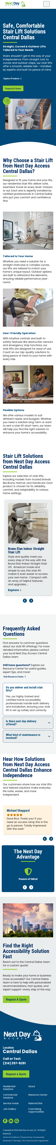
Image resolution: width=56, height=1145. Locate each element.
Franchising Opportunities (36, 1110)
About (31, 1086)
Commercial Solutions (10, 1096)
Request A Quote (13, 88)
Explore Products (11, 78)
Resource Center (38, 1095)
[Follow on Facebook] (5, 1121)
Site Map (17, 1140)
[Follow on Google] (16, 1121)
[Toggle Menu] (46, 4)
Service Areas (11, 1103)
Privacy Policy (26, 1137)
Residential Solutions (9, 1088)
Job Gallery (9, 1109)
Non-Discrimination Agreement (35, 1140)
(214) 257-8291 (14, 1064)
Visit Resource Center (13, 676)
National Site (35, 1103)
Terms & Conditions (11, 1137)
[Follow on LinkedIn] (11, 1121)
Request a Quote (16, 1074)
